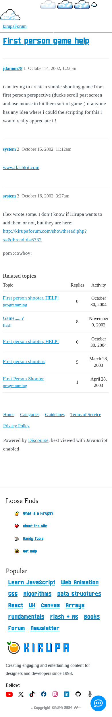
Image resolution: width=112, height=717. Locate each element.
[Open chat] (98, 703)
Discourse (38, 440)
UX (32, 605)
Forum (16, 628)
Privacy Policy (16, 425)
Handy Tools (33, 538)
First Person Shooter (23, 378)
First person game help (46, 41)
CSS (13, 594)
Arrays (74, 605)
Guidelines (55, 414)
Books (92, 617)
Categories (29, 414)
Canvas (50, 605)
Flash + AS (64, 617)
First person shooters (24, 361)
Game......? (13, 318)
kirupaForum (14, 26)
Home (8, 414)
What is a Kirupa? (38, 513)
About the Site (35, 526)
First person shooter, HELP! (31, 298)
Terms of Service (85, 414)
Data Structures (79, 594)
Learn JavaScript (31, 582)
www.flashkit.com (21, 167)
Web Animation (80, 582)
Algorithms (37, 594)
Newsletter (44, 628)
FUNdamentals (26, 617)
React (15, 605)
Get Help (30, 551)
